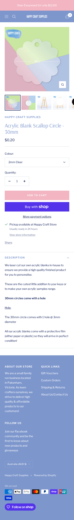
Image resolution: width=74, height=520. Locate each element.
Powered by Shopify (45, 475)
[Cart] (67, 16)
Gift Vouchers (49, 373)
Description (15, 257)
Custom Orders (50, 380)
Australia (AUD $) (16, 464)
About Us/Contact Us (54, 394)
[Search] (14, 16)
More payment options (37, 216)
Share (8, 242)
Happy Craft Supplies (23, 117)
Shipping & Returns (53, 387)
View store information (22, 234)
